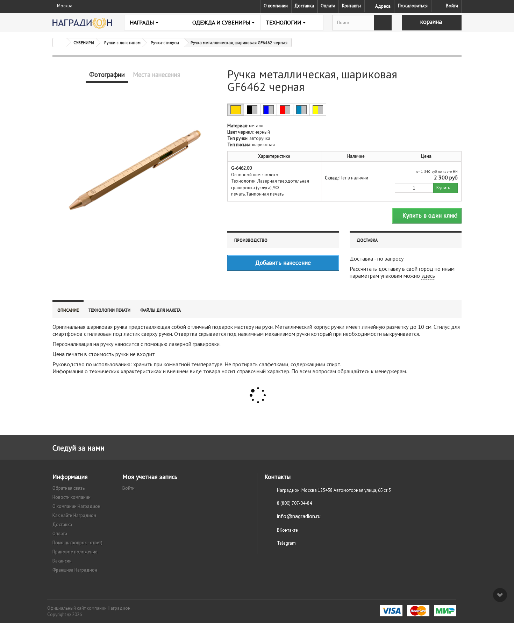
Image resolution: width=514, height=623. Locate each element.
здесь (428, 275)
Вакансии (62, 561)
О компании (276, 6)
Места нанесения (156, 74)
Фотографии (107, 74)
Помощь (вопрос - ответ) (77, 543)
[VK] (437, 6)
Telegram (286, 543)
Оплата (328, 6)
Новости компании (71, 497)
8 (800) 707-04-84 (294, 503)
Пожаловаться (413, 6)
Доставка (304, 6)
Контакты (351, 6)
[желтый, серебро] (317, 110)
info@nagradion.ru (299, 515)
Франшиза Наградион (74, 570)
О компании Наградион (76, 506)
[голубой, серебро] (301, 110)
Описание (68, 309)
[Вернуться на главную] (59, 42)
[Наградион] (82, 23)
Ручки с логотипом (122, 42)
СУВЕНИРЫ (83, 42)
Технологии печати (109, 309)
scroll (500, 595)
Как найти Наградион (74, 515)
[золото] (235, 110)
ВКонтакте (287, 530)
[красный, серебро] (285, 110)
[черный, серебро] (252, 110)
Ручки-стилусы (165, 42)
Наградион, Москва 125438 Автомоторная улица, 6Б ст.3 (334, 490)
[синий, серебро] (268, 110)
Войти (452, 6)
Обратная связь (68, 488)
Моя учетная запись (149, 477)
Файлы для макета (160, 309)
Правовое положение (75, 552)
